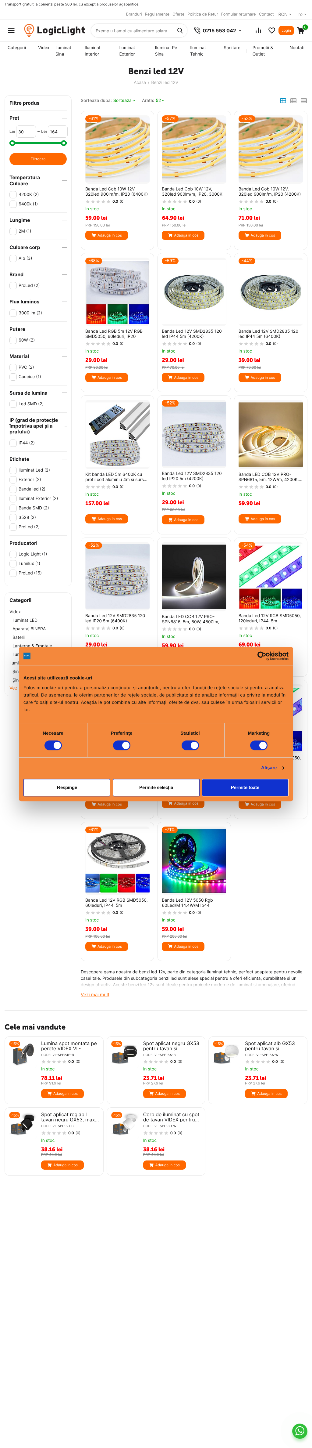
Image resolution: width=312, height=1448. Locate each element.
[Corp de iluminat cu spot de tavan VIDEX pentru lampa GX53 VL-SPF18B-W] (125, 1125)
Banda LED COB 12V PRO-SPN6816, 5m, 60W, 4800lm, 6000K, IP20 (190, 619)
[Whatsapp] (300, 1431)
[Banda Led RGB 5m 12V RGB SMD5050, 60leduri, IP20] (117, 292)
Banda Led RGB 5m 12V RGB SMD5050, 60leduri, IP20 (114, 334)
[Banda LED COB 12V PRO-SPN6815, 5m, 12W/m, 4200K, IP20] (271, 434)
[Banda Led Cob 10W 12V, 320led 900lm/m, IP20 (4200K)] (271, 149)
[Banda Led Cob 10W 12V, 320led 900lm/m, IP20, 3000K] (194, 149)
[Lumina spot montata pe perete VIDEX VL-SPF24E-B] (23, 1054)
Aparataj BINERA (29, 629)
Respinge (67, 787)
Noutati (297, 47)
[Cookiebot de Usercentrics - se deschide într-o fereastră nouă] (262, 656)
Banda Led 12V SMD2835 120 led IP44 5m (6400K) (268, 334)
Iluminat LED (24, 620)
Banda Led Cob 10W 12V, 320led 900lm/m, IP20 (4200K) (270, 192)
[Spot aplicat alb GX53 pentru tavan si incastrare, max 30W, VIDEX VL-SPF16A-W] (226, 1054)
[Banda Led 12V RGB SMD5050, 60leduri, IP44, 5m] (117, 861)
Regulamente (157, 14)
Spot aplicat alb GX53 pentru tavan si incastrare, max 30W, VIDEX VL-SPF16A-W (270, 1046)
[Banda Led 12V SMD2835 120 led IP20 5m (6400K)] (117, 576)
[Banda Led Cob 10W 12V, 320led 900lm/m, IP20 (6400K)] (117, 149)
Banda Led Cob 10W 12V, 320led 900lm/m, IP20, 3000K (192, 192)
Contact (266, 14)
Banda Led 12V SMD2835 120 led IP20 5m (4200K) (192, 476)
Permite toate (245, 787)
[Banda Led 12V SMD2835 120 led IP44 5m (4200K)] (194, 292)
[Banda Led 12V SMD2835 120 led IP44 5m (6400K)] (271, 292)
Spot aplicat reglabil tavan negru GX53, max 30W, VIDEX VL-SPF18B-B (69, 1117)
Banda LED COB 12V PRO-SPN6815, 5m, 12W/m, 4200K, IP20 (269, 477)
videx (43, 47)
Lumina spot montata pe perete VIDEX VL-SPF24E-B (69, 1046)
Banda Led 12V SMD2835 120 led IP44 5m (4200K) (192, 334)
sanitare (232, 47)
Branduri (134, 14)
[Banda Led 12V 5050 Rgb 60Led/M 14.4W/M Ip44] (194, 861)
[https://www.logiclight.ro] (54, 31)
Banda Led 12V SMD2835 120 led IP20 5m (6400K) (115, 619)
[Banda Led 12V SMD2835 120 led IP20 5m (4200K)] (194, 434)
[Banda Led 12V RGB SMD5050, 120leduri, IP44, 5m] (271, 576)
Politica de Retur (202, 14)
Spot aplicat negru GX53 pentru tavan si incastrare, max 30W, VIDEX (171, 1046)
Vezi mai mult (95, 994)
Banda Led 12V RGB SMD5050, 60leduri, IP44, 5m (116, 903)
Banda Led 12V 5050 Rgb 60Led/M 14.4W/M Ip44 (187, 903)
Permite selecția (156, 787)
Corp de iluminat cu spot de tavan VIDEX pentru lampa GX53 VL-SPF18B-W (171, 1117)
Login (286, 30)
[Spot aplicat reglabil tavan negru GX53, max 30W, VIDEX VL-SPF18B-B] (23, 1125)
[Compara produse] (258, 30)
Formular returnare (238, 14)
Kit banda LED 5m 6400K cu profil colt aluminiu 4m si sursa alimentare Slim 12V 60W (115, 477)
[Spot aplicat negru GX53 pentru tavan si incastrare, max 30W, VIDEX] (125, 1054)
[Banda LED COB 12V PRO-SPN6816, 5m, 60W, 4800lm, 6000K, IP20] (194, 576)
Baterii (18, 637)
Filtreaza (38, 159)
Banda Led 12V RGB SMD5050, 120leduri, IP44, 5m (270, 619)
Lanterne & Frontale (32, 646)
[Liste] (271, 30)
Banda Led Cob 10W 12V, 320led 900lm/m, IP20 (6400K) (116, 192)
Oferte (178, 14)
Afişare (269, 767)
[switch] (121, 745)
